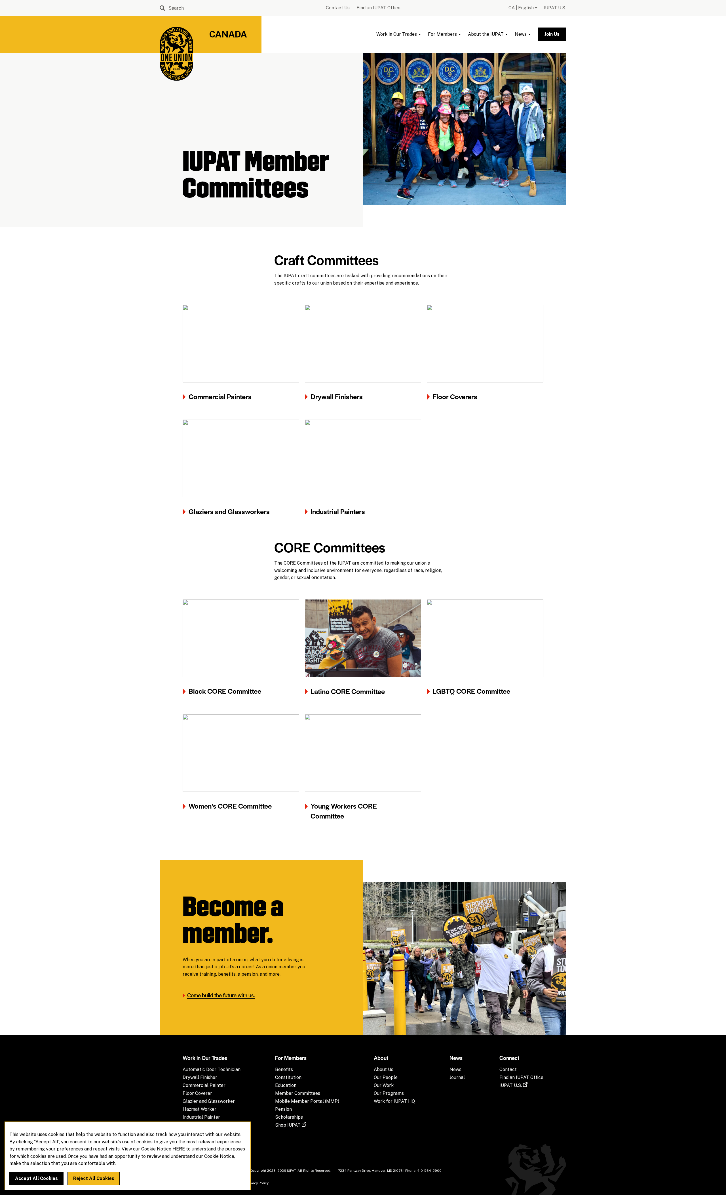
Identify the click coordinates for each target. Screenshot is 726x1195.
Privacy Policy (257, 1183)
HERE (178, 1149)
